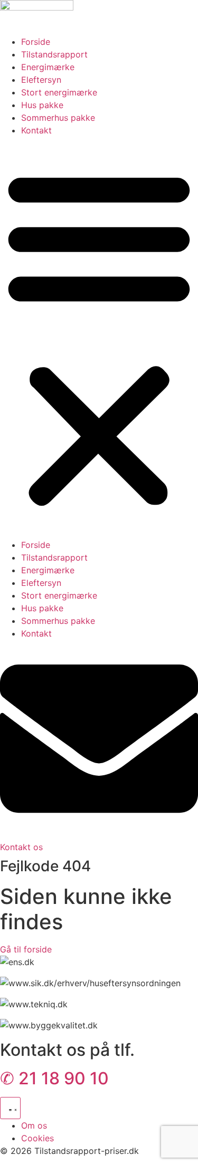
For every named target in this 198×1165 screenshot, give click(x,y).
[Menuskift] (10, 1108)
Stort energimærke (59, 92)
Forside (35, 41)
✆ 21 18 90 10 (54, 1078)
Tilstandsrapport (54, 54)
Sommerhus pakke (58, 117)
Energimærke (47, 67)
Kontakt (36, 130)
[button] (99, 337)
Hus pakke (42, 105)
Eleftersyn (41, 79)
